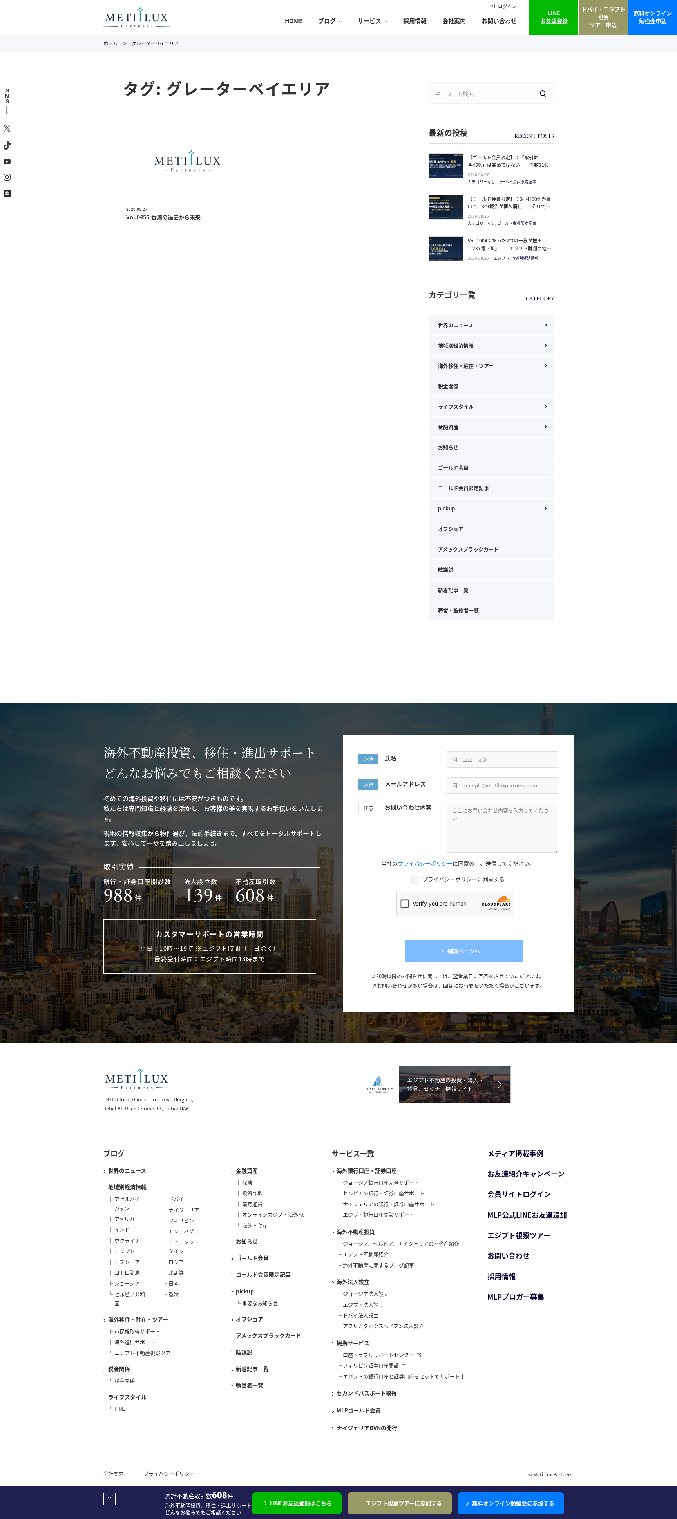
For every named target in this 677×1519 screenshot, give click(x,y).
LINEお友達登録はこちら (301, 1503)
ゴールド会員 (453, 467)
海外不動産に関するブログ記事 (378, 1265)
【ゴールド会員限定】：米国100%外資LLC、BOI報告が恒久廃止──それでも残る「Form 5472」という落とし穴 (509, 206)
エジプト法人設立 (363, 1304)
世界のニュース (455, 325)
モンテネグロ (183, 1231)
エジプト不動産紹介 (366, 1254)
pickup (446, 508)
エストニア (127, 1262)
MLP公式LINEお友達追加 (527, 1215)
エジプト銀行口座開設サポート (378, 1214)
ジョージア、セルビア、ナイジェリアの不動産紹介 (401, 1243)
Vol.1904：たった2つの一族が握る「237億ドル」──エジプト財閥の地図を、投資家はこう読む (509, 248)
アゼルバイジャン (127, 1203)
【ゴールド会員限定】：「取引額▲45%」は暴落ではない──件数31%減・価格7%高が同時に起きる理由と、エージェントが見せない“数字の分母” (509, 169)
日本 (173, 1283)
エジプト (124, 1251)
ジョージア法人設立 (366, 1293)
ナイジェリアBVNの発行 (367, 1428)
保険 (247, 1182)
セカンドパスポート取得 (367, 1393)
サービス (369, 20)
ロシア (176, 1262)
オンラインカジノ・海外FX (273, 1214)
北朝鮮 (176, 1272)
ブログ (327, 20)
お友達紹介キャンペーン (526, 1173)
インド (122, 1229)
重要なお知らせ (260, 1303)
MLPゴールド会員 (359, 1410)
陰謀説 (445, 569)
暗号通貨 (252, 1204)
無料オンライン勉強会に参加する (513, 1503)
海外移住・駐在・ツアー (466, 365)
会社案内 (454, 20)
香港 (173, 1294)
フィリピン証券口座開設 (371, 1365)
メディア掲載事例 (515, 1153)
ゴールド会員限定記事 (463, 488)
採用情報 (415, 20)
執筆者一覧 (249, 1385)
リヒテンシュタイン (183, 1246)
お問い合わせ (499, 20)
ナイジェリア (183, 1209)
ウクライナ (127, 1240)
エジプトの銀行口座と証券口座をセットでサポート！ (404, 1376)
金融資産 (448, 426)
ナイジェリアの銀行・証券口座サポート (388, 1204)
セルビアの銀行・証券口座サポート (383, 1193)
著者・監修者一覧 (458, 610)
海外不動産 (255, 1225)
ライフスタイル (456, 406)
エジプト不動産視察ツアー (144, 1352)
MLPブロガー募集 (515, 1296)
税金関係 (448, 386)
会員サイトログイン (519, 1194)
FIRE (119, 1408)
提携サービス (353, 1343)
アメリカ (124, 1218)
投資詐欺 (252, 1193)
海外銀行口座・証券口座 (367, 1170)
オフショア (450, 528)
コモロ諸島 (127, 1272)
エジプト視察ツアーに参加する (404, 1503)
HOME (293, 20)
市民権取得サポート (137, 1331)
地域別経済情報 (456, 345)
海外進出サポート (134, 1341)
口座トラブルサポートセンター (378, 1354)
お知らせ (448, 447)
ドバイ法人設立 (360, 1315)
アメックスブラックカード (468, 549)
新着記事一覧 (453, 589)
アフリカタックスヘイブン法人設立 (383, 1325)
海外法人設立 (353, 1282)
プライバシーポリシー (425, 863)
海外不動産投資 (356, 1231)
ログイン (507, 6)
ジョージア (127, 1283)
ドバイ (176, 1199)
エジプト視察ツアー (518, 1235)
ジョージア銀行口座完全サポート (381, 1182)
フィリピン (181, 1220)
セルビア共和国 (129, 1298)
